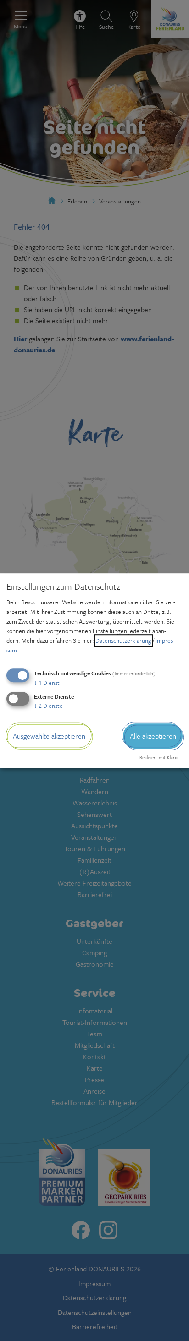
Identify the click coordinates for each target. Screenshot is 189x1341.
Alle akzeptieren (153, 736)
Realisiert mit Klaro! (159, 757)
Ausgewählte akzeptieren (49, 736)
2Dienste (48, 705)
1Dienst (47, 682)
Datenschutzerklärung (123, 640)
